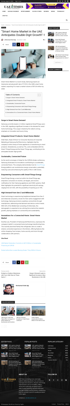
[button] (66, 20)
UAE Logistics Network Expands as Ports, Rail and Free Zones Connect (61, 34)
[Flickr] (57, 380)
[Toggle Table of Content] (38, 95)
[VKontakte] (66, 380)
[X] (63, 1)
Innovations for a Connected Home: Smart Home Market (23, 112)
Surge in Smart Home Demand (15, 97)
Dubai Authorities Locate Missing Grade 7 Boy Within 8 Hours (21, 250)
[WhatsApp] (27, 44)
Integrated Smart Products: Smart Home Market (21, 100)
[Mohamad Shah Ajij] (2, 40)
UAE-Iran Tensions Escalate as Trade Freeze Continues (22, 319)
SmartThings (40, 165)
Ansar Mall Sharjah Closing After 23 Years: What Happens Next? (61, 41)
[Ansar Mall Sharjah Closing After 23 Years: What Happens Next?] (51, 41)
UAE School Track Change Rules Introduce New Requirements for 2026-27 (62, 56)
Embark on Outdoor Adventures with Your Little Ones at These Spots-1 (10, 275)
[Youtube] (68, 1)
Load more (58, 62)
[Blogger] (49, 380)
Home (2, 25)
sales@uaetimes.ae (30, 398)
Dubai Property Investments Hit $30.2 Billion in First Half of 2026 (38, 319)
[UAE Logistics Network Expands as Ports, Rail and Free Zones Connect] (51, 34)
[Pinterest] (22, 44)
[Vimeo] (65, 1)
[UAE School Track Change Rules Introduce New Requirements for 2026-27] (51, 56)
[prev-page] (2, 326)
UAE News (19, 314)
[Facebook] (58, 1)
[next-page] (5, 326)
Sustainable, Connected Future (16, 103)
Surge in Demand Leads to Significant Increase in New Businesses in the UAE (37, 275)
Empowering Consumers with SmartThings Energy (21, 106)
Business (8, 25)
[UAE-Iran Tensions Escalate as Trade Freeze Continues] (23, 311)
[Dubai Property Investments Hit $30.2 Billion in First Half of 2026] (38, 311)
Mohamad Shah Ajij (10, 39)
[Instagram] (60, 1)
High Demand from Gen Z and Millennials (19, 109)
